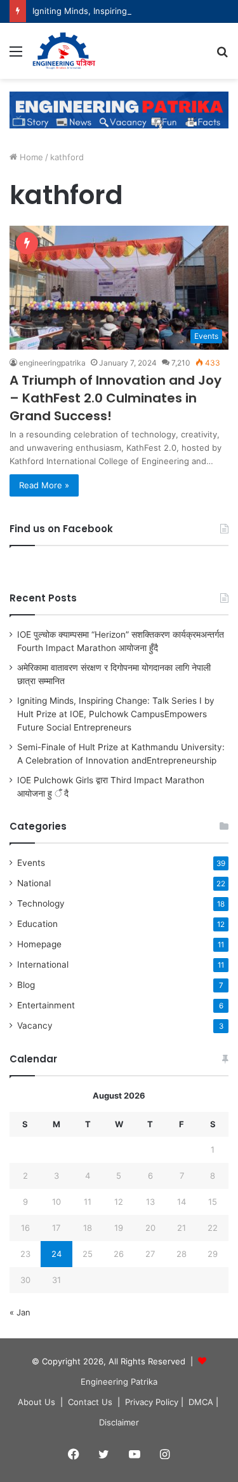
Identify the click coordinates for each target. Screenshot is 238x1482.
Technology (41, 903)
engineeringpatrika (52, 362)
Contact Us (90, 1402)
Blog (26, 985)
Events (31, 863)
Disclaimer (119, 1422)
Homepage (39, 944)
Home (30, 157)
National (34, 883)
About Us (36, 1402)
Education (37, 924)
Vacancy (35, 1025)
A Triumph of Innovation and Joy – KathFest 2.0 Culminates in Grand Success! (115, 398)
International (43, 964)
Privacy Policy (151, 1402)
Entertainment (46, 1005)
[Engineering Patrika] (64, 51)
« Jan (20, 1312)
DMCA (200, 1402)
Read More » (44, 485)
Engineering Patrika (119, 1381)
